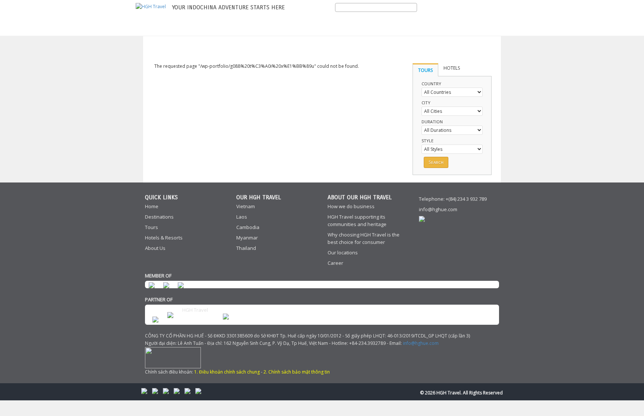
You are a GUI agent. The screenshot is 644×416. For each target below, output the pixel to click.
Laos (241, 216)
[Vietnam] (489, 17)
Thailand (246, 248)
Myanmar (247, 237)
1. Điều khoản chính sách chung (227, 372)
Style (427, 140)
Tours (151, 227)
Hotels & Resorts (164, 237)
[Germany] (476, 17)
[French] (463, 17)
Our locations (343, 252)
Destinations (159, 216)
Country (431, 83)
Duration (432, 121)
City (426, 102)
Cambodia (247, 227)
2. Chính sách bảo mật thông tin (296, 372)
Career (335, 263)
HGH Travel (195, 310)
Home (151, 206)
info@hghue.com (438, 209)
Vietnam (245, 206)
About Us (155, 248)
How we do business (351, 206)
